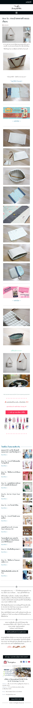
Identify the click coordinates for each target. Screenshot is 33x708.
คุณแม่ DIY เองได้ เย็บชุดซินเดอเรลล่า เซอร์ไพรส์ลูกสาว (11, 451)
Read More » (4, 454)
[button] (28, 2)
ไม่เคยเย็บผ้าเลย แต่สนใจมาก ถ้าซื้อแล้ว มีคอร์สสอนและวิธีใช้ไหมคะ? (10, 540)
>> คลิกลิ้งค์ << (16, 121)
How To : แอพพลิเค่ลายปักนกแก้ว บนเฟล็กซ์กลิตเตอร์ (10, 484)
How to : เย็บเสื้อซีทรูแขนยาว (10, 549)
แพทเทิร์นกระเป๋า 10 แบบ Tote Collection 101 (9, 528)
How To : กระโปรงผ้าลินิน (9, 505)
